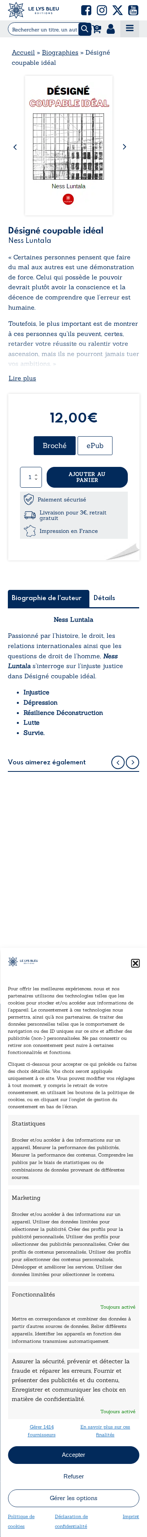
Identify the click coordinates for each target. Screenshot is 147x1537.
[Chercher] (84, 29)
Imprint (131, 1516)
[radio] (55, 445)
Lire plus (22, 378)
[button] (135, 963)
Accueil (23, 52)
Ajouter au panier (87, 477)
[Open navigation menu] (130, 28)
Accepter (73, 1454)
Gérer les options (73, 1498)
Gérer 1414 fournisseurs (42, 1430)
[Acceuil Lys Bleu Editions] (33, 10)
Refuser (74, 1476)
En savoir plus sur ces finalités (105, 1430)
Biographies (60, 52)
